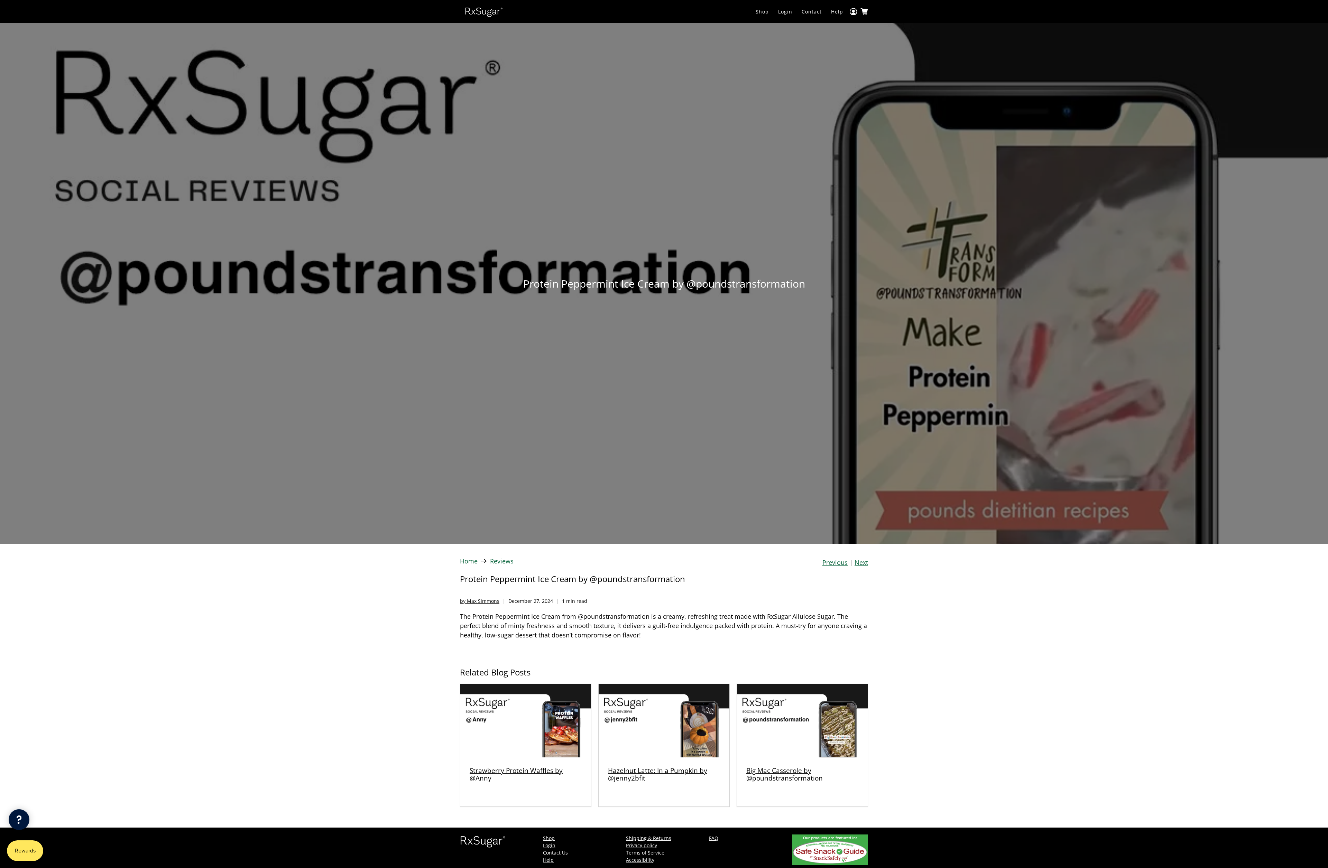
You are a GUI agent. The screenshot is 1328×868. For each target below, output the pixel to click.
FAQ (713, 838)
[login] (853, 11)
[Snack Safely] (830, 863)
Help (837, 11)
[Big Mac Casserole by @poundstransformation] (802, 721)
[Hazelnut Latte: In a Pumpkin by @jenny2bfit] (664, 721)
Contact (812, 11)
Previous (835, 562)
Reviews (502, 561)
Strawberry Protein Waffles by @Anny (516, 774)
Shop (762, 11)
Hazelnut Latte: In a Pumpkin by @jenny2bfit (657, 774)
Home (469, 561)
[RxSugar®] (484, 11)
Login (785, 11)
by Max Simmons (479, 601)
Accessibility (640, 860)
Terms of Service (645, 852)
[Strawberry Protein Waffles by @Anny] (525, 721)
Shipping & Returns (648, 838)
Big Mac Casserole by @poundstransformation (784, 774)
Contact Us (555, 852)
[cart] (864, 12)
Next (861, 562)
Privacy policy (641, 845)
